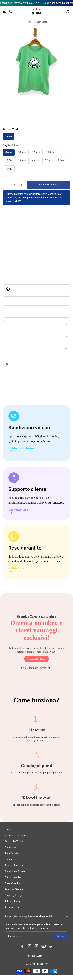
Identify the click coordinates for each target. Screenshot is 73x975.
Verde (9, 136)
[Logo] (36, 11)
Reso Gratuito (12, 883)
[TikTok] (36, 946)
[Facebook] (22, 946)
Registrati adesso (36, 659)
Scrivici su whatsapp (16, 835)
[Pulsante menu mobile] (5, 11)
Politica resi (16, 568)
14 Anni (50, 152)
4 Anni (35, 160)
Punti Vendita (12, 853)
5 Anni (48, 160)
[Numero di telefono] (50, 946)
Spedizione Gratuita (15, 871)
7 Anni (8, 169)
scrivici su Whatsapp (51, 502)
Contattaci (10, 859)
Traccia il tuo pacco (15, 865)
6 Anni (61, 160)
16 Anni (9, 160)
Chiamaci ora (18, 510)
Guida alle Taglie (14, 841)
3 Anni (22, 160)
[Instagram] (29, 946)
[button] (10, 11)
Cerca (8, 829)
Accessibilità (12, 907)
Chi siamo (10, 847)
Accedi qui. (46, 668)
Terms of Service (14, 889)
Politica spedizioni (21, 448)
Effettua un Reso (14, 877)
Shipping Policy (13, 895)
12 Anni (36, 152)
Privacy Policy (13, 901)
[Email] (43, 946)
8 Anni (8, 152)
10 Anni (22, 152)
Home (28, 22)
